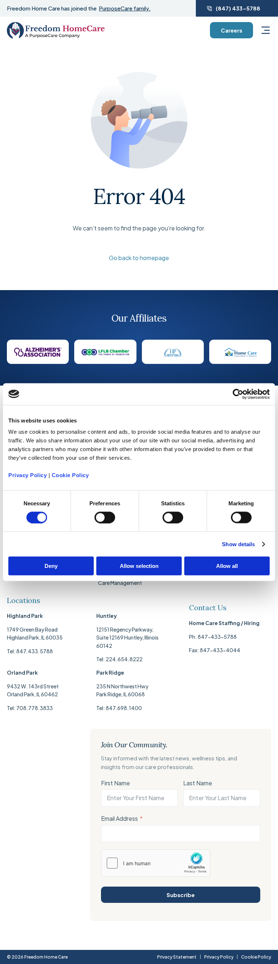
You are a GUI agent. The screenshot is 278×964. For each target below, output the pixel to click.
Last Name (197, 783)
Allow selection (139, 566)
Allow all (227, 566)
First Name (115, 783)
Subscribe (181, 894)
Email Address (119, 818)
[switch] (104, 517)
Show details (238, 544)
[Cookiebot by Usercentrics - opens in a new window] (238, 393)
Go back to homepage (139, 258)
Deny (51, 566)
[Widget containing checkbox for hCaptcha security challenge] (155, 863)
